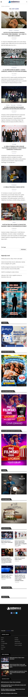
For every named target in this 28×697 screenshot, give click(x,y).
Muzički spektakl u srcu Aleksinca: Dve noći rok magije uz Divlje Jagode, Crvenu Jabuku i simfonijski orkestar (20, 578)
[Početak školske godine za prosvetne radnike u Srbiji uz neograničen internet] (14, 211)
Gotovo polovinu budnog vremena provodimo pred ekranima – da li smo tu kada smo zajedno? (14, 34)
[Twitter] (16, 613)
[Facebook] (11, 613)
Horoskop (3, 647)
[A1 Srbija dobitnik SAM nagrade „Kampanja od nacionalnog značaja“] (14, 94)
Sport (2, 639)
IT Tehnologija (4, 643)
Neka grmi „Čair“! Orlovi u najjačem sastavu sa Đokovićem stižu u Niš (7, 576)
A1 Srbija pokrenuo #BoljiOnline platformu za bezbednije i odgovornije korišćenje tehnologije (14, 148)
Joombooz (8, 630)
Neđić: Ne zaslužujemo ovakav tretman (10, 272)
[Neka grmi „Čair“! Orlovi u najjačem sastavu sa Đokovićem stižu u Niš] (7, 569)
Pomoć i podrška (18, 645)
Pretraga (3, 247)
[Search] (26, 2)
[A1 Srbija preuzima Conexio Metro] (14, 174)
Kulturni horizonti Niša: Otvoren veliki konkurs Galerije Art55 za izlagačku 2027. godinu (21, 543)
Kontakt (16, 637)
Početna (3, 6)
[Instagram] (14, 613)
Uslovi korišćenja (18, 643)
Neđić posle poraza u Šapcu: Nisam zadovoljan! (11, 258)
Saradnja (16, 639)
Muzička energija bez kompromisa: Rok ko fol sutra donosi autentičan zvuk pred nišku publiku (6, 560)
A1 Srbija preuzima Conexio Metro (14, 187)
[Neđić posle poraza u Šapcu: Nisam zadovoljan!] (7, 535)
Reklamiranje (17, 641)
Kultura (2, 637)
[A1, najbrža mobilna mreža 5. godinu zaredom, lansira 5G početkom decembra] (14, 57)
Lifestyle (2, 641)
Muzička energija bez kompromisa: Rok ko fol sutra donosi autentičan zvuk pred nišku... (18, 672)
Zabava (2, 645)
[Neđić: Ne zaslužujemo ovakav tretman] (21, 552)
